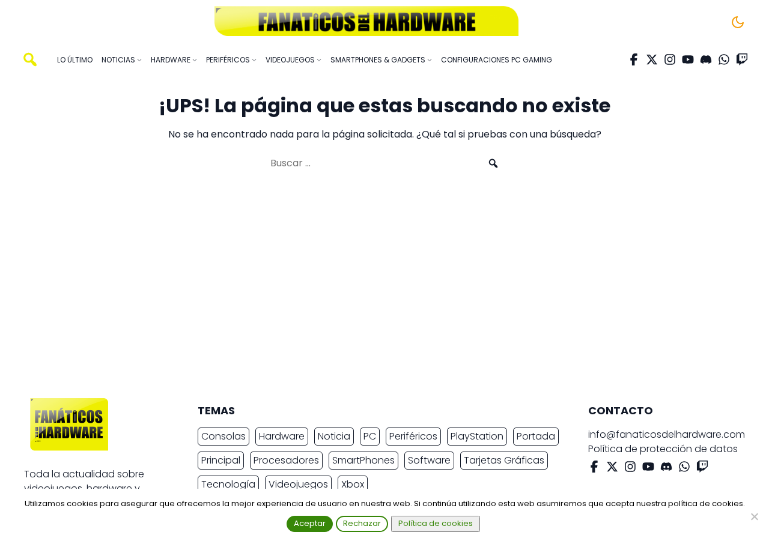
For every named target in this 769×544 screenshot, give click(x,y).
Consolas (223, 436)
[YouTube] (688, 59)
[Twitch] (742, 59)
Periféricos (413, 436)
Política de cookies (435, 523)
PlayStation (477, 436)
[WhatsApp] (724, 59)
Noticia (334, 436)
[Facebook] (634, 59)
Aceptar (310, 523)
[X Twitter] (652, 59)
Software (429, 460)
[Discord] (706, 59)
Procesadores (286, 460)
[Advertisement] (374, 289)
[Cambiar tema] (738, 22)
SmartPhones (363, 460)
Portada (536, 436)
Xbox (352, 484)
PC (369, 436)
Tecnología (228, 484)
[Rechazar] (754, 516)
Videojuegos (298, 484)
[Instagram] (670, 59)
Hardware (282, 436)
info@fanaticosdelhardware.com (666, 434)
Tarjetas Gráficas (504, 460)
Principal (220, 460)
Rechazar (362, 523)
